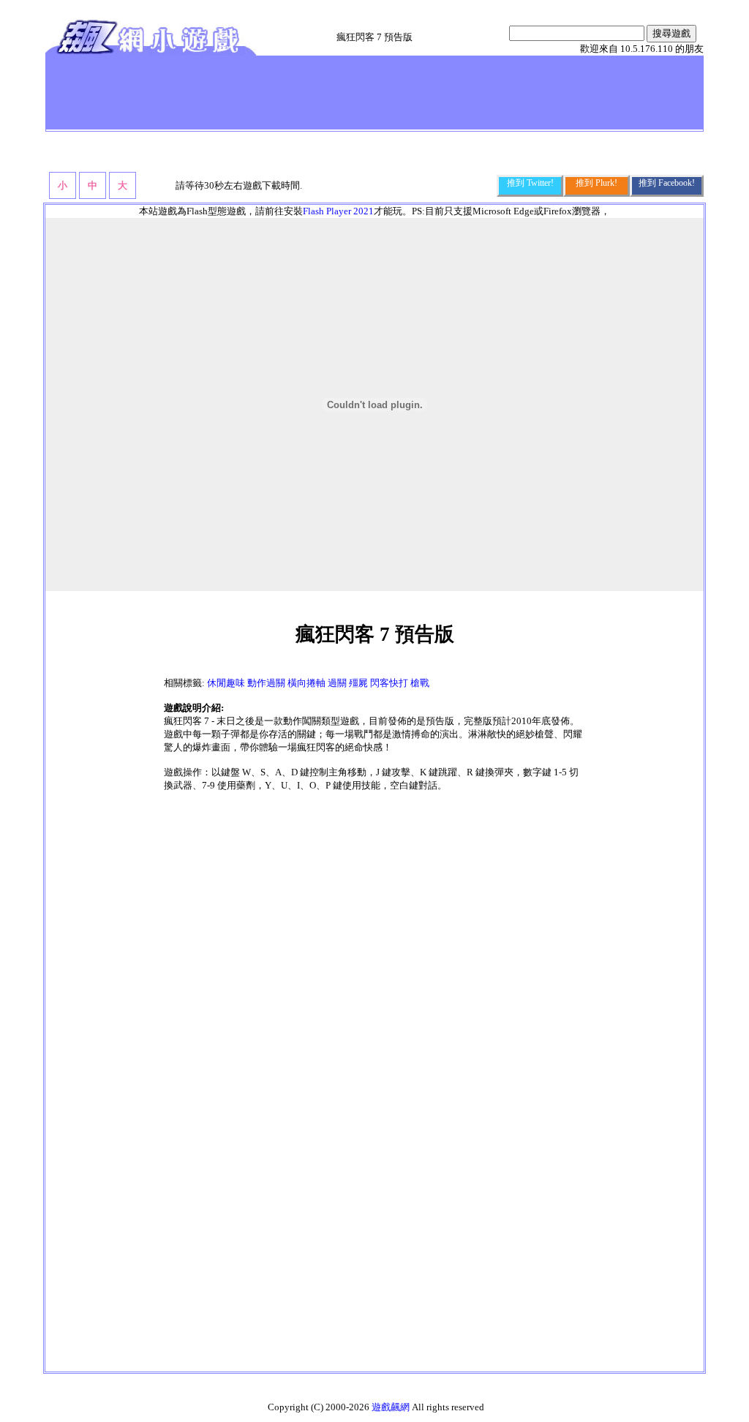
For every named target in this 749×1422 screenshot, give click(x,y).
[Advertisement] (315, 92)
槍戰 (419, 682)
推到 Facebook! (667, 183)
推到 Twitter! (530, 183)
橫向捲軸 (306, 682)
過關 (337, 682)
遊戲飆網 (391, 1407)
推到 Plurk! (596, 183)
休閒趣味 (226, 682)
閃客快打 (389, 682)
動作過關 (266, 682)
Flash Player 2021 (338, 211)
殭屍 (358, 682)
